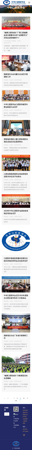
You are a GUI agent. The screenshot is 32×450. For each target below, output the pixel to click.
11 (27, 398)
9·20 (5, 41)
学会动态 (8, 41)
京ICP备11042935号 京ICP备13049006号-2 (16, 421)
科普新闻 (13, 41)
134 (16, 401)
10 (23, 398)
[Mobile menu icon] (29, 2)
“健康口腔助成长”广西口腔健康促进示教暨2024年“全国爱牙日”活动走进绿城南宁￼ (16, 35)
